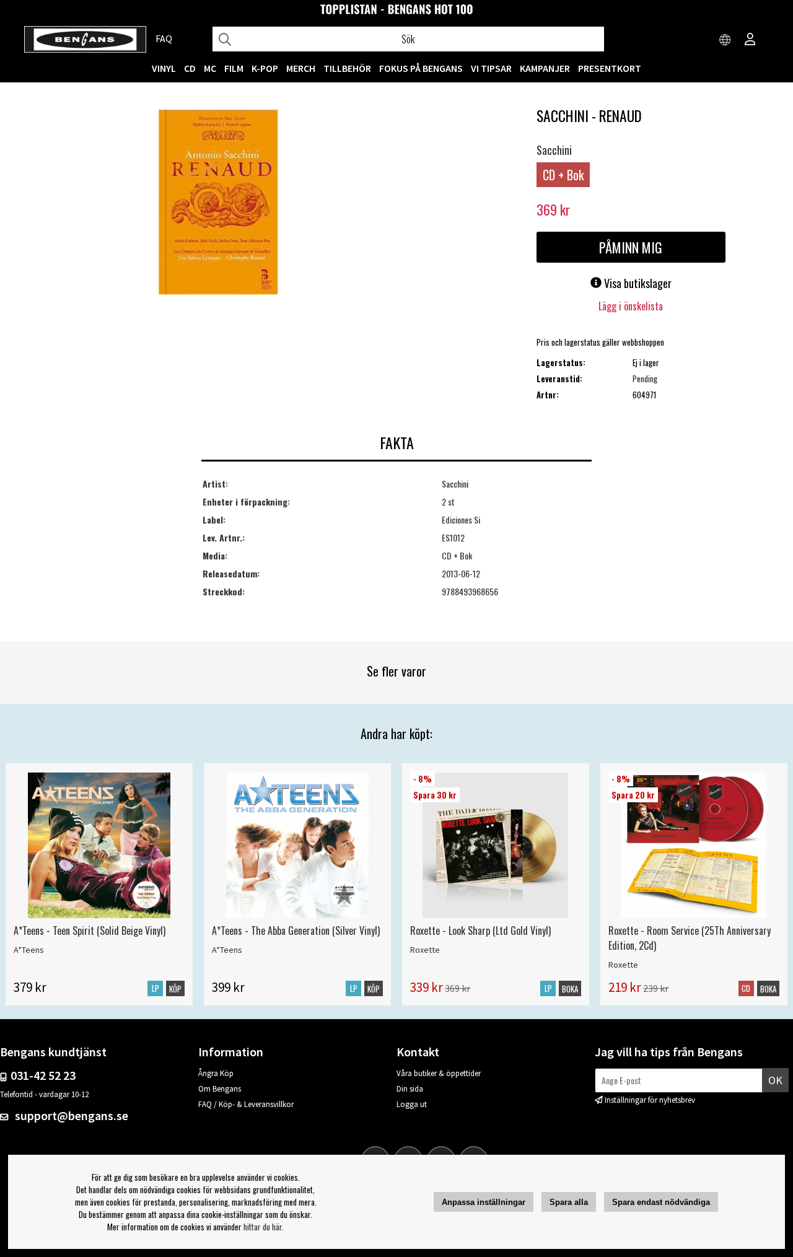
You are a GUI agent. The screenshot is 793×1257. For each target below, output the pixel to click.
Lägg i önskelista (630, 306)
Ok (775, 1080)
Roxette (425, 949)
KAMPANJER (545, 68)
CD (190, 68)
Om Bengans (219, 1089)
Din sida (409, 1089)
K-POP (265, 68)
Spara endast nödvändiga (661, 1202)
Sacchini (554, 150)
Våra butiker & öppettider (438, 1073)
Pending (645, 378)
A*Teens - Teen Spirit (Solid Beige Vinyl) (89, 930)
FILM (233, 68)
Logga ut (411, 1104)
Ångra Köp (216, 1073)
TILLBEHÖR (347, 68)
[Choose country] (725, 40)
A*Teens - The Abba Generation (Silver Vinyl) (296, 930)
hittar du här (262, 1226)
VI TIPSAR (491, 68)
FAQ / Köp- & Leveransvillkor (246, 1104)
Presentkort (609, 68)
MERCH (300, 68)
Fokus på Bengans (421, 68)
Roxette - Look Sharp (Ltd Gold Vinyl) (480, 930)
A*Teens (29, 949)
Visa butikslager (637, 283)
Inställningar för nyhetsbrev (650, 1100)
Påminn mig (630, 247)
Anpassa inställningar (483, 1202)
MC (210, 68)
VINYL (164, 68)
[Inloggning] (750, 40)
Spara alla (569, 1202)
